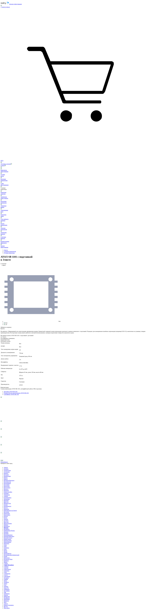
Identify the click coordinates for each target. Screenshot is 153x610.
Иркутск (6, 502)
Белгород (6, 474)
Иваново (6, 500)
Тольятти (6, 582)
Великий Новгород (9, 480)
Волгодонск (7, 487)
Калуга (6, 507)
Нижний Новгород (9, 536)
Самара (6, 563)
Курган (6, 516)
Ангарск (6, 469)
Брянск (6, 479)
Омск (5, 545)
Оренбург (6, 547)
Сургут (6, 575)
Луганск (6, 520)
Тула (5, 585)
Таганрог (6, 578)
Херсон (6, 595)
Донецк (6, 496)
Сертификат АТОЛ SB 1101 (11, 394)
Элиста (6, 603)
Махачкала (7, 526)
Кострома (6, 512)
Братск (5, 477)
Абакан (6, 467)
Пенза (5, 550)
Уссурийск (7, 590)
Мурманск (6, 529)
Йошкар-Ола (7, 503)
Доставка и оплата (6, 164)
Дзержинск (7, 494)
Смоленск (6, 570)
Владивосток (7, 482)
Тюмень (6, 586)
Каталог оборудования (15, 4)
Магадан (6, 522)
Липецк (6, 519)
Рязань (5, 562)
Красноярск (7, 515)
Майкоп (6, 525)
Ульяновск (6, 589)
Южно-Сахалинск (9, 605)
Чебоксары (7, 596)
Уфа (5, 592)
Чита (5, 602)
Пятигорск (7, 558)
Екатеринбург (7, 497)
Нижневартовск (8, 535)
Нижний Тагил (8, 537)
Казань (6, 504)
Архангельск (7, 470)
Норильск (6, 543)
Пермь (5, 552)
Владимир (6, 484)
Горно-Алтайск (8, 492)
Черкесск (6, 600)
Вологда (6, 489)
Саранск (6, 566)
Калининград (7, 506)
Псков (5, 556)
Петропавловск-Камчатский (11, 555)
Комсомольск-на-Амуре (10, 510)
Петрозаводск (7, 553)
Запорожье (7, 499)
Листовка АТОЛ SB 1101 (10, 391)
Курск (5, 517)
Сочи (5, 572)
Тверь (5, 580)
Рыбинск (6, 560)
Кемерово (6, 509)
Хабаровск (7, 593)
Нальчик (6, 533)
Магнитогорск (8, 523)
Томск (5, 583)
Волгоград (7, 486)
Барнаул (6, 473)
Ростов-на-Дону (8, 559)
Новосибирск (7, 542)
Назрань (6, 532)
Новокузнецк (7, 539)
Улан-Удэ (6, 588)
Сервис (3, 165)
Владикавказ (7, 483)
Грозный (6, 493)
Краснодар (7, 513)
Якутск (6, 606)
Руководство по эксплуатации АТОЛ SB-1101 (16, 393)
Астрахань (7, 472)
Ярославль (7, 608)
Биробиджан (7, 476)
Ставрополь (7, 573)
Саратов (6, 568)
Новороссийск (8, 540)
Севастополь (7, 569)
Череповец (7, 599)
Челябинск (7, 598)
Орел (5, 546)
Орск (5, 549)
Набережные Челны (9, 530)
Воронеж (6, 490)
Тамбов (6, 579)
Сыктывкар (7, 576)
